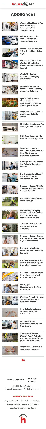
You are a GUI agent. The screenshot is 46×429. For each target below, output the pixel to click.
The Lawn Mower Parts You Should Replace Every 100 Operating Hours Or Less (31, 263)
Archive (20, 379)
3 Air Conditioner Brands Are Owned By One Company (31, 226)
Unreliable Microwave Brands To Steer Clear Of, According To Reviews (31, 89)
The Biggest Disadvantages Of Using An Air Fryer (30, 287)
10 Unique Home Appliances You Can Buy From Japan (31, 324)
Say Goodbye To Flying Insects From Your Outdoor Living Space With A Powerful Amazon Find (31, 214)
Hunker (25, 404)
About (10, 379)
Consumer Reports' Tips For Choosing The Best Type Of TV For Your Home (32, 188)
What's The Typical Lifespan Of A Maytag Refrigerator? (29, 76)
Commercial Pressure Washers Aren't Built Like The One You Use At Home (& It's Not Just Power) (31, 337)
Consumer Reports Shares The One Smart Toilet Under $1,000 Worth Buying (32, 238)
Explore (36, 400)
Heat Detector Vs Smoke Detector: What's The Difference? (30, 311)
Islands (34, 404)
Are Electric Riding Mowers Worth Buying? (31, 200)
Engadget (9, 400)
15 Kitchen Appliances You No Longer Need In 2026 (32, 125)
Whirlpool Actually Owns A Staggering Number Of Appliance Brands (32, 299)
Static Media (25, 386)
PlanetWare (30, 408)
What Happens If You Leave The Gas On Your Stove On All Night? (30, 39)
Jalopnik (19, 400)
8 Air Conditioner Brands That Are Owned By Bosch (31, 137)
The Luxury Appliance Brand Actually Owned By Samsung (31, 250)
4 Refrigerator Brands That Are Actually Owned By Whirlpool (31, 164)
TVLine (28, 400)
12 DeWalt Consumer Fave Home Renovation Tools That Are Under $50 (31, 275)
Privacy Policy (32, 380)
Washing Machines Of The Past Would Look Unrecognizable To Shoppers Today (31, 26)
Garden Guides (13, 404)
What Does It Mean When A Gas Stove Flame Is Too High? (31, 51)
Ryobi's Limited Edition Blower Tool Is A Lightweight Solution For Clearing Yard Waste (30, 102)
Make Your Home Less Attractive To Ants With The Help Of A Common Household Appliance (32, 152)
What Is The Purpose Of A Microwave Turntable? (31, 348)
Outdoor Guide (16, 408)
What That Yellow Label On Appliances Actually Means (32, 114)
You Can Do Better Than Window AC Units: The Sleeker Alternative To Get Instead (31, 64)
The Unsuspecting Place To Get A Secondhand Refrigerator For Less (32, 176)
